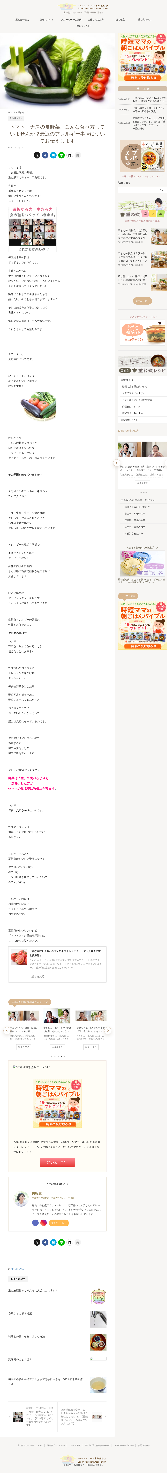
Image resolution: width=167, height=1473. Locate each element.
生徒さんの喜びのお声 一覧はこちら (138, 500)
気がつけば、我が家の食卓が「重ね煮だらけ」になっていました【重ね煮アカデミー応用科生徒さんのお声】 (91, 1029)
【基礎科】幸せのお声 (133, 520)
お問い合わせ (144, 1445)
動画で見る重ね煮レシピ (134, 386)
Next (107, 1030)
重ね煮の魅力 (22, 19)
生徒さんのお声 (96, 19)
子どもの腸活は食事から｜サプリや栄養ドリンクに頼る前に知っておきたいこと (132, 257)
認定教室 (120, 19)
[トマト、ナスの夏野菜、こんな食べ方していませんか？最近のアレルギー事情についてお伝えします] (53, 155)
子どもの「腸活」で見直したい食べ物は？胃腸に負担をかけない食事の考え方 (132, 234)
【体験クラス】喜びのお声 (136, 506)
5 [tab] (64, 1056)
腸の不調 (139, 242)
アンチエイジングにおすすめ (137, 399)
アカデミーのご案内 (71, 19)
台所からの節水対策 (20, 1313)
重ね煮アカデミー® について (30, 1445)
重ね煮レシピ (83, 26)
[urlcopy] (78, 155)
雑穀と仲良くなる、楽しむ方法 (26, 1336)
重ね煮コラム (145, 19)
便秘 (135, 284)
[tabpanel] (23, 1030)
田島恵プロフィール (56, 1445)
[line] (61, 155)
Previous (7, 1030)
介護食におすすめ (131, 406)
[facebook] (45, 155)
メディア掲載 (75, 1445)
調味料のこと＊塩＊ (20, 1359)
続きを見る (24, 1047)
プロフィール (57, 1223)
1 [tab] (51, 1056)
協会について (47, 19)
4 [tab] (61, 1056)
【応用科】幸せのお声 (133, 526)
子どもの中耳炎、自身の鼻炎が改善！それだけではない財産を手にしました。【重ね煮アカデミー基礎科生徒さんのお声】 (57, 1029)
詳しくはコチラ (56, 1162)
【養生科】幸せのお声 (133, 513)
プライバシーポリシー (124, 1445)
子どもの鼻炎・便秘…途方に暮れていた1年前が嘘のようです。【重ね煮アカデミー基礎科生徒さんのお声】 (24, 1029)
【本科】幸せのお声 (132, 533)
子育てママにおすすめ (133, 393)
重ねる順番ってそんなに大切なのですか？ (33, 1290)
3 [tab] (58, 1056)
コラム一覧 (141, 301)
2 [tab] (55, 1056)
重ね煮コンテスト (129, 420)
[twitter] (37, 155)
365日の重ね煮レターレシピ (97, 1445)
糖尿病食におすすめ (132, 413)
